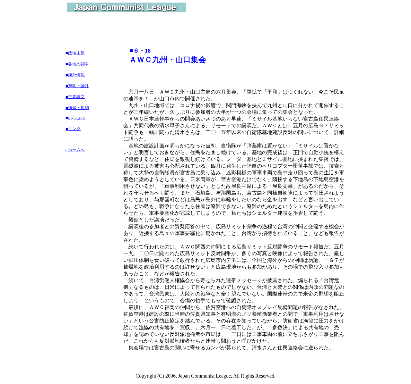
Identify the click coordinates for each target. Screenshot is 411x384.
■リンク (73, 128)
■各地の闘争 (77, 64)
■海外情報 (75, 74)
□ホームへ (75, 149)
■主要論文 (75, 96)
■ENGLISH (75, 118)
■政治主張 (75, 53)
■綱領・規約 (77, 107)
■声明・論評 (77, 85)
